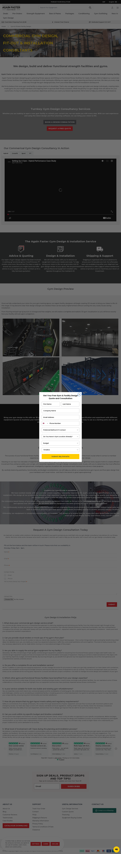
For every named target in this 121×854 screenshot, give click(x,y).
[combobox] (45, 423)
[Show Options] (77, 430)
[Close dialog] (79, 394)
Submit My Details (60, 456)
